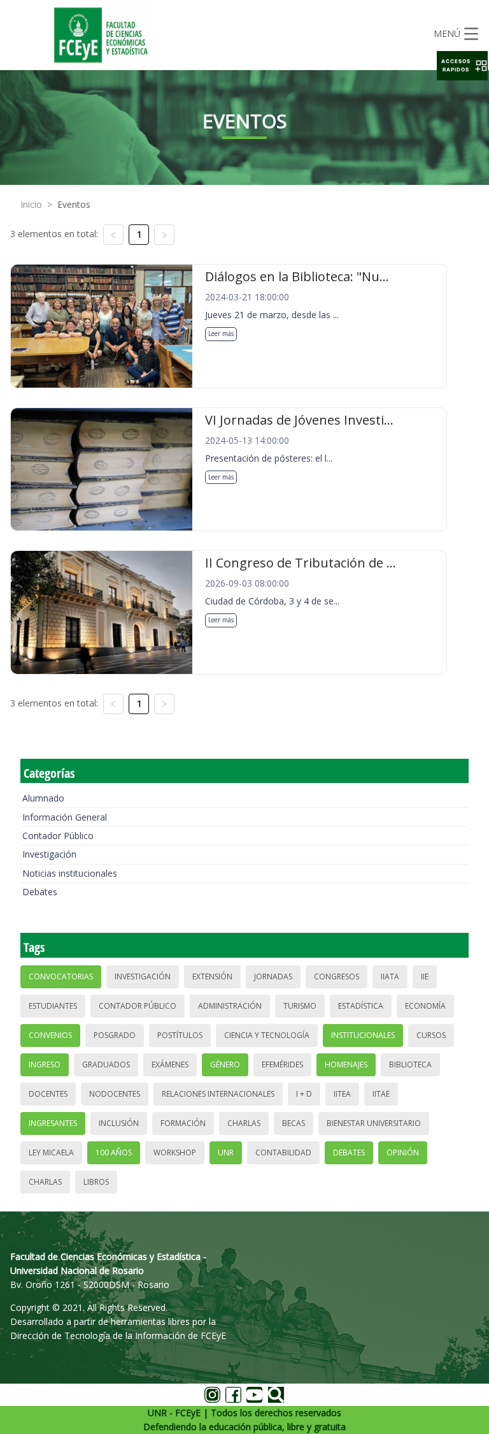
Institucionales (363, 1035)
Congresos (336, 976)
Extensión (212, 976)
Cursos (431, 1035)
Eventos (73, 204)
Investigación (49, 854)
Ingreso (44, 1064)
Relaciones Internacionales (218, 1093)
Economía (425, 1005)
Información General (64, 817)
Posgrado (115, 1035)
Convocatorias (61, 976)
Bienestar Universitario (374, 1123)
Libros (96, 1181)
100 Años (114, 1152)
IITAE (381, 1093)
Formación (183, 1123)
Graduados (106, 1064)
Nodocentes (114, 1093)
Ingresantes (53, 1123)
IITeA (342, 1093)
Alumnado (43, 798)
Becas (293, 1123)
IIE (425, 976)
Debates (39, 892)
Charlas (243, 1123)
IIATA (390, 976)
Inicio (31, 204)
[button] (462, 65)
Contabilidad (283, 1152)
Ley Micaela (51, 1152)
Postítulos (179, 1035)
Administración (230, 1005)
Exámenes (170, 1064)
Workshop (174, 1152)
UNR (226, 1152)
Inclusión (119, 1123)
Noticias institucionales (69, 873)
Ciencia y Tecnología (266, 1035)
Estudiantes (53, 1005)
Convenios (50, 1035)
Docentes (48, 1093)
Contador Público (58, 836)
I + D (304, 1093)
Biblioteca (410, 1064)
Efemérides (282, 1064)
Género (225, 1064)
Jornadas (273, 976)
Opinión (402, 1152)
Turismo (299, 1005)
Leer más (221, 333)
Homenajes (346, 1064)
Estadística (360, 1005)
